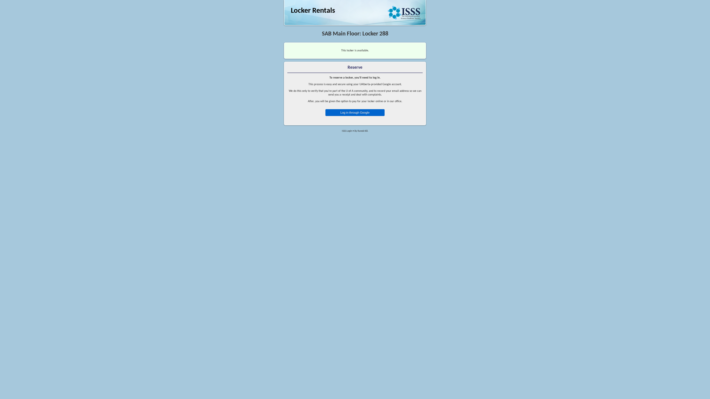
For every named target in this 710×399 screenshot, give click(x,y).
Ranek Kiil (363, 131)
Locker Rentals (313, 11)
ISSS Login (347, 131)
